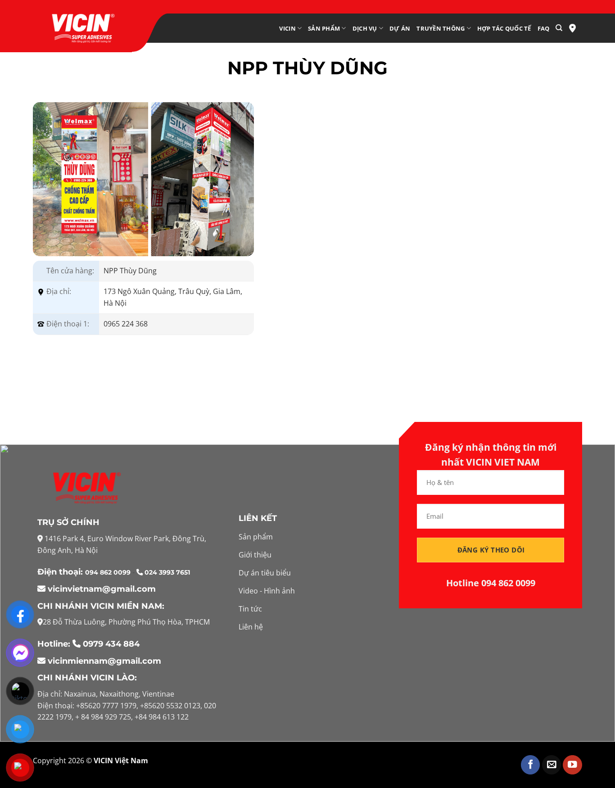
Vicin (287, 28)
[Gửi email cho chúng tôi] (551, 764)
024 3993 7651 (166, 572)
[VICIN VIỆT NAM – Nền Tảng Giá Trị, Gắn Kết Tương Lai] (82, 28)
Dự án (399, 28)
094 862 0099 (108, 572)
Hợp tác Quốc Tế (504, 28)
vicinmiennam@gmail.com (103, 661)
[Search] (559, 27)
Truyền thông (440, 28)
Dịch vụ (365, 28)
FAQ (544, 28)
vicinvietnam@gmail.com (100, 589)
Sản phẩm (324, 28)
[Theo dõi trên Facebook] (530, 764)
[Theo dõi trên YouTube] (572, 764)
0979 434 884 (111, 644)
